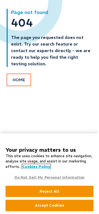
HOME (19, 79)
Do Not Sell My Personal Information (50, 177)
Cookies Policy (36, 166)
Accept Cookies (49, 205)
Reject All (49, 191)
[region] (49, 173)
